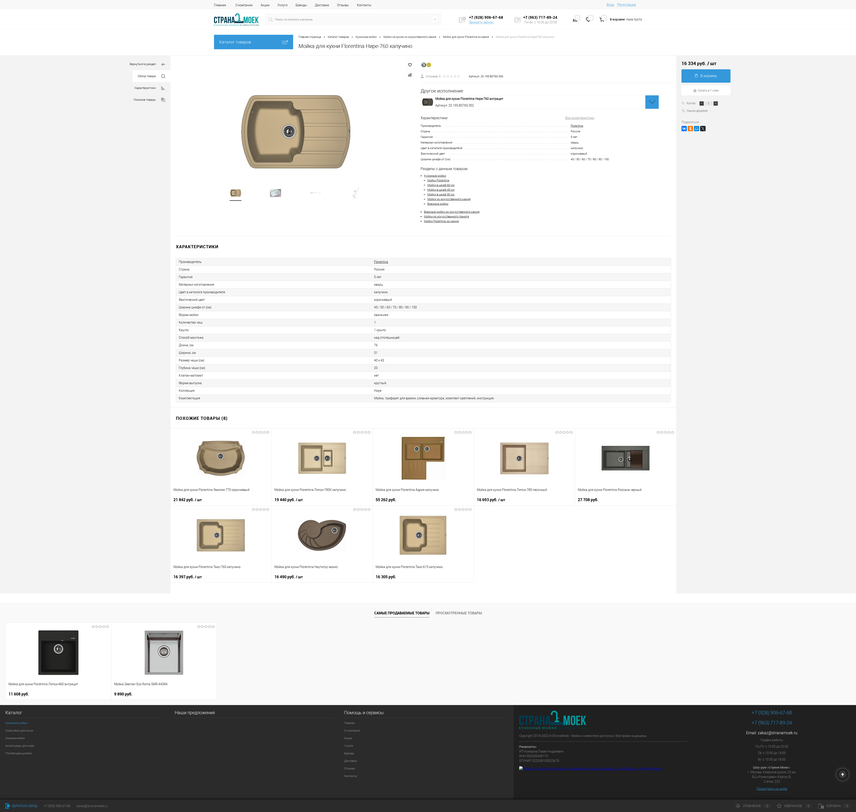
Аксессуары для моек (20, 745)
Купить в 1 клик (708, 90)
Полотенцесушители (18, 753)
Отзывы (343, 5)
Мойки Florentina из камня (441, 221)
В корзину (708, 76)
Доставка (322, 5)
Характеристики (145, 88)
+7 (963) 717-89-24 (772, 722)
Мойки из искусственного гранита (446, 216)
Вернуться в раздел (143, 64)
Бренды (301, 5)
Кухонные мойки (435, 175)
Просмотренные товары (459, 613)
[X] (703, 128)
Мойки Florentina (438, 180)
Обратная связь (24, 806)
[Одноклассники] (690, 128)
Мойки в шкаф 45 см (441, 189)
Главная (220, 5)
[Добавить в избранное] (410, 65)
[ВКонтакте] (684, 128)
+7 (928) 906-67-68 (772, 712)
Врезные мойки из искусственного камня (451, 211)
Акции (265, 5)
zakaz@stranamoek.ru (777, 732)
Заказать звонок (481, 22)
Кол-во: (692, 103)
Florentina (577, 125)
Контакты (364, 5)
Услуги (283, 5)
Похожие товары (145, 99)
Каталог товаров (235, 42)
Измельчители (15, 738)
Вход (610, 4)
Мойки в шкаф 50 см (441, 194)
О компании (244, 5)
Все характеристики (579, 118)
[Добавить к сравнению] (410, 75)
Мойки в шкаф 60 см (441, 185)
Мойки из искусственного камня (449, 199)
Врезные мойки (437, 203)
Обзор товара (147, 76)
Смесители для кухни (19, 730)
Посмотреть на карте (772, 789)
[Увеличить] (295, 132)
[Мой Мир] (696, 128)
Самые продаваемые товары (402, 613)
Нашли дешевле (697, 110)
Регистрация (626, 4)
